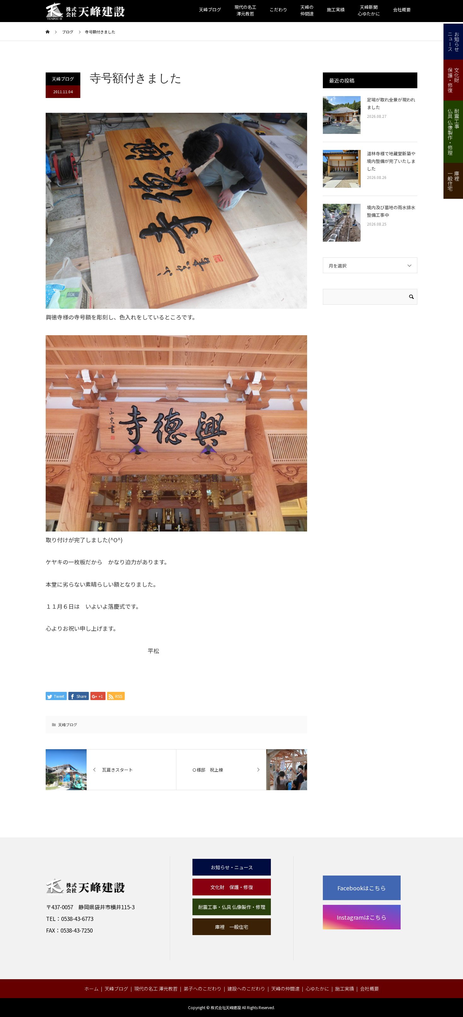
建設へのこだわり (246, 988)
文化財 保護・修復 (231, 887)
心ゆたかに (317, 988)
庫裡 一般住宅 (231, 926)
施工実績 (336, 9)
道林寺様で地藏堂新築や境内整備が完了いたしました (391, 161)
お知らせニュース (453, 42)
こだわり (278, 9)
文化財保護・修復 (453, 80)
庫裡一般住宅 (453, 181)
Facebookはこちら (361, 888)
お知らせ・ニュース (232, 867)
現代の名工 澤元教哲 (156, 988)
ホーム (91, 988)
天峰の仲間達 (285, 988)
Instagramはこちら (361, 917)
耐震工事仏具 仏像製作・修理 (453, 131)
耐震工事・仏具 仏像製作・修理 (231, 907)
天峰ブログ (210, 9)
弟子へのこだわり (202, 988)
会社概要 (402, 9)
